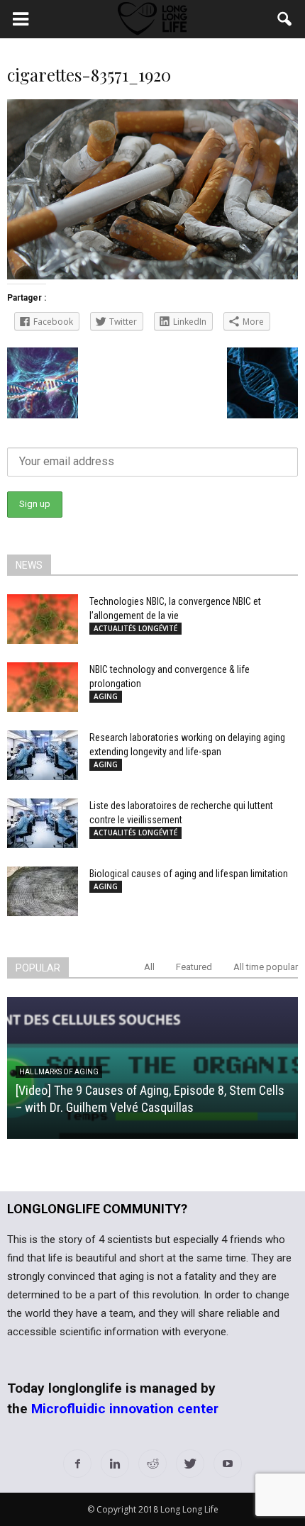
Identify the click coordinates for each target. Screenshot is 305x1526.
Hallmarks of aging (59, 1072)
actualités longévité (135, 628)
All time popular (265, 967)
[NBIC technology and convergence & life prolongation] (42, 687)
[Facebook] (77, 1463)
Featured (194, 967)
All (149, 967)
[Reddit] (152, 1463)
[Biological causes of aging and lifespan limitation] (42, 891)
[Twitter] (190, 1463)
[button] (285, 19)
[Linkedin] (115, 1463)
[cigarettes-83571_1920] (152, 276)
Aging (106, 696)
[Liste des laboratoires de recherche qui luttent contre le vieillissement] (42, 823)
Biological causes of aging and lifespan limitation (188, 873)
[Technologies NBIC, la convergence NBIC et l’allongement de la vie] (42, 619)
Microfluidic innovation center (124, 1408)
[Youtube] (228, 1463)
